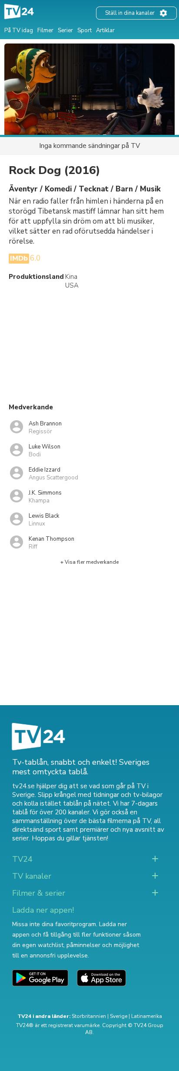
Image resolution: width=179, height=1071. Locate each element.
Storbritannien (89, 1016)
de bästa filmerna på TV (115, 821)
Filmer (45, 30)
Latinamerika (146, 1016)
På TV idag (18, 30)
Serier (65, 30)
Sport (84, 30)
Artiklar (105, 30)
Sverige (118, 1016)
